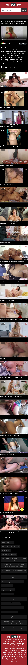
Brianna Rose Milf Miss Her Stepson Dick (13, 629)
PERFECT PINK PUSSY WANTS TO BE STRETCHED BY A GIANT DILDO (14, 623)
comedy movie (6, 604)
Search (24, 10)
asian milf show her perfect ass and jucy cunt (14, 559)
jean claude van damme (9, 554)
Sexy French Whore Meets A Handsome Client (13, 577)
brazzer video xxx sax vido (9, 612)
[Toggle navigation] (14, 17)
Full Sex (13, 4)
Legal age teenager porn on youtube (12, 608)
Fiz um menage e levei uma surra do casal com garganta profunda (13, 565)
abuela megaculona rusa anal (10, 546)
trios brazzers (6, 550)
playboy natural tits (7, 542)
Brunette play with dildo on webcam (12, 582)
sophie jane (16, 604)
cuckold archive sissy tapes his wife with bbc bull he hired (14, 571)
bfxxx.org (14, 662)
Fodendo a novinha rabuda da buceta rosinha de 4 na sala (14, 599)
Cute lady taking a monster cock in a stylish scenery (13, 617)
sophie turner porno (8, 590)
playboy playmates (7, 594)
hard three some (7, 586)
